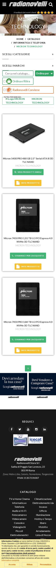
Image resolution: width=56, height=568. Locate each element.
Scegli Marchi (28, 65)
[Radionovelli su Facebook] (11, 429)
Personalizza (45, 565)
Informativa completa (10, 560)
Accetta (12, 565)
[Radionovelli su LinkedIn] (44, 429)
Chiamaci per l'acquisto (29, 255)
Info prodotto (30, 183)
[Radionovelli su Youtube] (28, 429)
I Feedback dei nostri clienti (25, 12)
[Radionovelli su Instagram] (36, 429)
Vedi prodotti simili (29, 172)
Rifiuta (30, 565)
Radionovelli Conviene (26, 90)
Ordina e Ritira (21, 81)
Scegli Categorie (28, 54)
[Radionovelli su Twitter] (20, 429)
